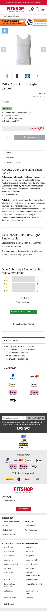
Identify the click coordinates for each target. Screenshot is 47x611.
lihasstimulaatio (10, 598)
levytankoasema (32, 580)
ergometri (29, 547)
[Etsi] (37, 9)
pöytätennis (8, 560)
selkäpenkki (8, 591)
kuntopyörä (8, 573)
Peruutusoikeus (31, 530)
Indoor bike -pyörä (11, 564)
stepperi (7, 580)
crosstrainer (8, 547)
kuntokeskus (9, 556)
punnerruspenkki (32, 560)
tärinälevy (29, 598)
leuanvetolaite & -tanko (32, 592)
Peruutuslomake (9, 534)
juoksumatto (9, 551)
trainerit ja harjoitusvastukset (33, 574)
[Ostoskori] (43, 9)
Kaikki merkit (9, 604)
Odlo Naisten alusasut (11, 16)
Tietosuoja (29, 521)
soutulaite (29, 551)
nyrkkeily (7, 569)
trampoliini (30, 556)
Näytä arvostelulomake (23, 312)
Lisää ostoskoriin (30, 137)
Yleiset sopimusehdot (11, 521)
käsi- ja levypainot (32, 564)
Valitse (6, 102)
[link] (13, 377)
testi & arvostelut (13, 162)
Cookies (6, 526)
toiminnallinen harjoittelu (9, 585)
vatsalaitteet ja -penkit (34, 584)
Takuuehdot (11, 158)
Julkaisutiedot (30, 526)
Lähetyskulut (8, 530)
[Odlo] (5, 31)
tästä (9, 501)
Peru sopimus (23, 509)
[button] (6, 75)
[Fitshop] (15, 9)
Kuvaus (9, 153)
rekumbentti (30, 569)
